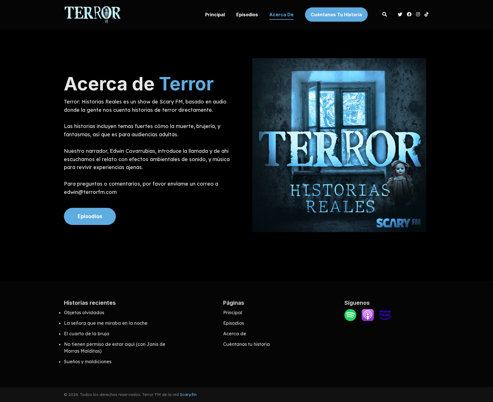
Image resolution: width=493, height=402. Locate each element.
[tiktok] (425, 15)
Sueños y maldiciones (87, 361)
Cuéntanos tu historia (336, 14)
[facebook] (409, 15)
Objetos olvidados (84, 312)
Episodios (247, 14)
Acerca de (281, 14)
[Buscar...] (384, 15)
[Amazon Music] (385, 319)
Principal (215, 14)
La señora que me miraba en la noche (106, 323)
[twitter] (400, 15)
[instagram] (418, 15)
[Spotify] (350, 319)
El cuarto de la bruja (86, 333)
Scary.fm (188, 394)
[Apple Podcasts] (368, 319)
